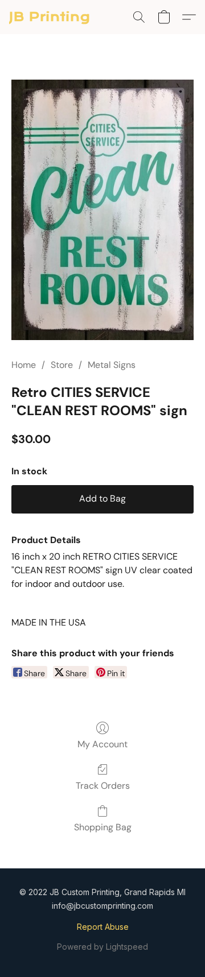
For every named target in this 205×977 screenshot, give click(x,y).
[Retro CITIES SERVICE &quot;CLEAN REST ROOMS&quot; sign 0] (102, 210)
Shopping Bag (103, 827)
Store (62, 365)
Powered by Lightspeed (102, 946)
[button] (50, 17)
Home (23, 365)
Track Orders (103, 786)
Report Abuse (103, 927)
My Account (102, 744)
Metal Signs (112, 365)
